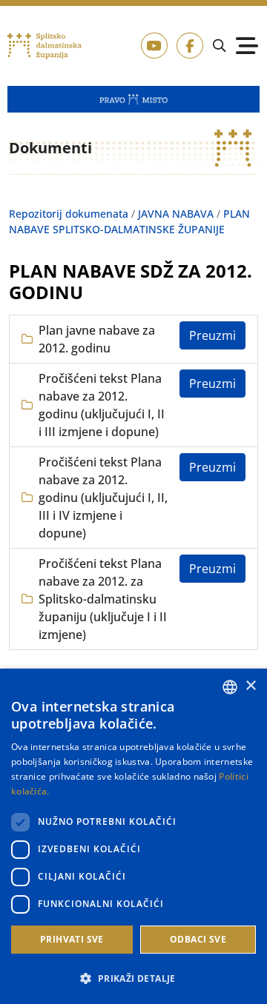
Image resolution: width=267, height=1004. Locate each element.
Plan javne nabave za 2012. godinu (97, 339)
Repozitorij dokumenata (68, 214)
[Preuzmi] (212, 335)
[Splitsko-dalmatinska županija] (44, 46)
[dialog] (133, 836)
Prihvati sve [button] (72, 939)
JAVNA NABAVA (176, 214)
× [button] (250, 686)
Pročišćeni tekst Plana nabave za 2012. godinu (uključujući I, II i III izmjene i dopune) (102, 405)
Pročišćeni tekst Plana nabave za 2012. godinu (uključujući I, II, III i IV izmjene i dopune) (103, 497)
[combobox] (229, 687)
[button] (133, 978)
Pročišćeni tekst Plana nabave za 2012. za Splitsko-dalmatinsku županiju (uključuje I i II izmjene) (103, 599)
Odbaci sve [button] (198, 939)
